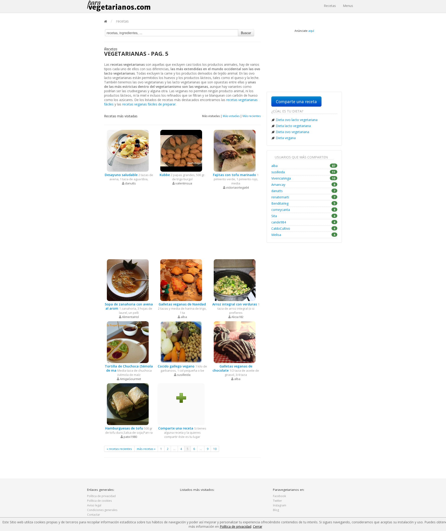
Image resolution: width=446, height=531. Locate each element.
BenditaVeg (303, 203)
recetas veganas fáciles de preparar (149, 104)
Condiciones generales (102, 510)
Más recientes (252, 116)
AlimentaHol (130, 317)
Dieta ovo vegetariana (292, 132)
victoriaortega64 (237, 187)
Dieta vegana (286, 138)
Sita (303, 216)
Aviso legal (94, 505)
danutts (130, 183)
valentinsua (183, 183)
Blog (276, 510)
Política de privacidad (101, 496)
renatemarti (303, 197)
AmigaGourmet (130, 379)
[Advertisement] (182, 224)
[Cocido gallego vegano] (181, 342)
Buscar (246, 32)
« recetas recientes (119, 449)
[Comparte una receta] (181, 397)
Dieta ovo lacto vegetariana (297, 120)
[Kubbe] (181, 150)
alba (184, 317)
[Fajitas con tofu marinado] (235, 150)
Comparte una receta (296, 101)
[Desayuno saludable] (128, 150)
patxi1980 (130, 437)
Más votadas (231, 116)
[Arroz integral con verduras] (235, 280)
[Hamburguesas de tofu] (128, 404)
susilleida (183, 375)
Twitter (277, 501)
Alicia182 (237, 317)
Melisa (303, 235)
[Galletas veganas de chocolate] (235, 342)
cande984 (303, 222)
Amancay (303, 184)
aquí (311, 31)
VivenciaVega (303, 178)
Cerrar (257, 526)
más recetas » (146, 449)
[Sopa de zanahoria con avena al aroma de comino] (128, 280)
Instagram (279, 505)
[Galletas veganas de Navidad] (181, 280)
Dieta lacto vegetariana (293, 126)
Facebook (279, 496)
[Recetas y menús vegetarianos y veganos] (118, 5)
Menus (348, 5)
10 (214, 449)
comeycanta (303, 209)
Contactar (93, 515)
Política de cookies (99, 501)
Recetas (330, 5)
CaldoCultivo (303, 228)
